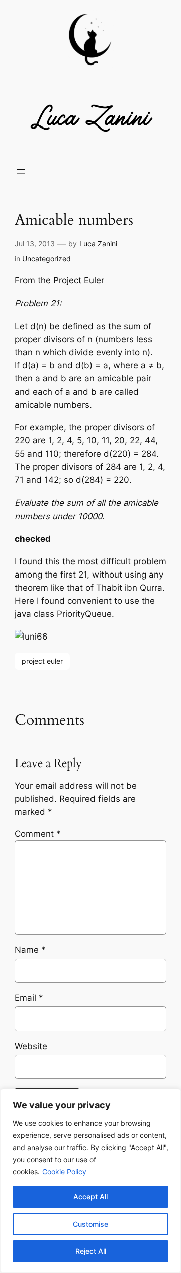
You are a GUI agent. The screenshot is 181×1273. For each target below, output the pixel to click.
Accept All (90, 1196)
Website (31, 1046)
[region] (90, 1181)
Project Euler (78, 280)
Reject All (90, 1251)
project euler (42, 661)
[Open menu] (21, 171)
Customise (90, 1224)
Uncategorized (46, 258)
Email (29, 998)
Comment (38, 834)
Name (30, 950)
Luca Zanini (98, 243)
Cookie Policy (64, 1171)
